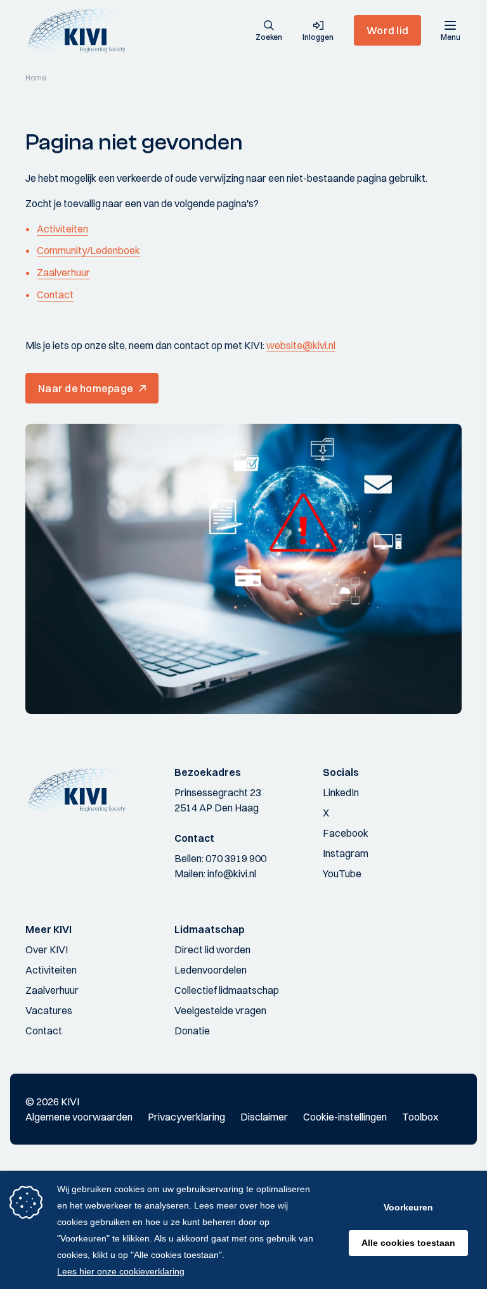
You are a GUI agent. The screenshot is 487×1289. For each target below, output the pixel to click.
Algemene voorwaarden (79, 1116)
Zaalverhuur (63, 272)
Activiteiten (62, 228)
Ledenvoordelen (210, 969)
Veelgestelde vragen (220, 1010)
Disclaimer (264, 1116)
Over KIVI (46, 949)
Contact (55, 294)
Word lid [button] (387, 30)
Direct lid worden (212, 949)
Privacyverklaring (186, 1116)
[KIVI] (81, 30)
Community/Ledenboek (88, 250)
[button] (269, 32)
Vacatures (48, 1010)
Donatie (192, 1030)
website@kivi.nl (300, 345)
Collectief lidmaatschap (226, 990)
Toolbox (420, 1116)
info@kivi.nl (231, 873)
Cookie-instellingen (345, 1116)
